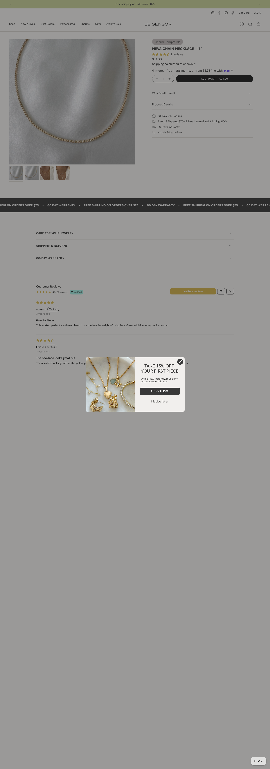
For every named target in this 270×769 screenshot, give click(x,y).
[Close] (180, 361)
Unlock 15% (159, 391)
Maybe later (159, 401)
